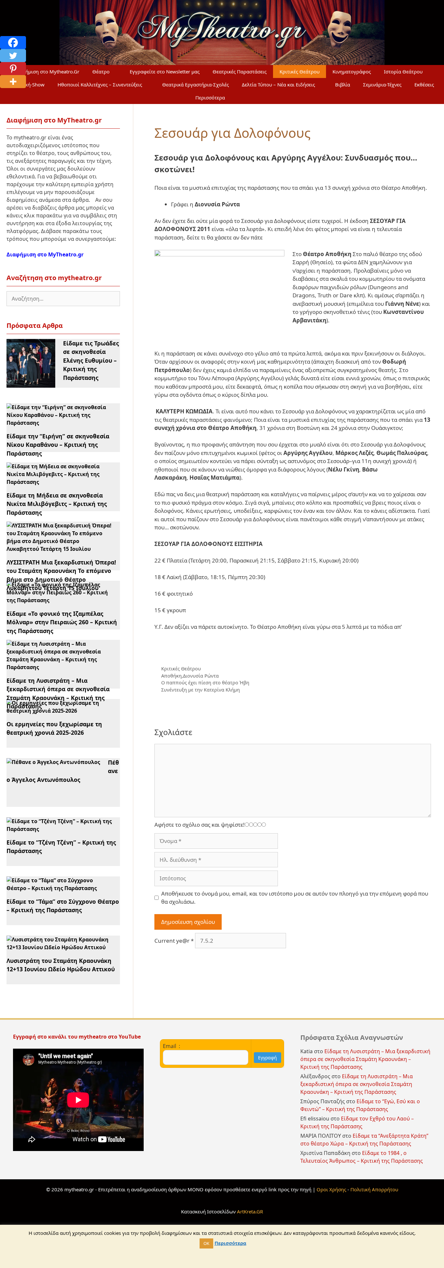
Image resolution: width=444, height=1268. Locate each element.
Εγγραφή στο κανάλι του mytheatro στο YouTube (77, 1036)
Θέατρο (101, 71)
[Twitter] (13, 55)
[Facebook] (13, 42)
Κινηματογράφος (352, 71)
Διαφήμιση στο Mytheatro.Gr (46, 71)
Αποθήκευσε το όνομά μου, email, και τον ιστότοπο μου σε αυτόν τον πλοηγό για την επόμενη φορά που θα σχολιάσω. (294, 898)
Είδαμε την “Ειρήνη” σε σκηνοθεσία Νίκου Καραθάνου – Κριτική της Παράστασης (58, 444)
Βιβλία (342, 84)
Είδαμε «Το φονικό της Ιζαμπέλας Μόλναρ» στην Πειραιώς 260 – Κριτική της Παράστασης (62, 622)
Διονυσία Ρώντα (201, 676)
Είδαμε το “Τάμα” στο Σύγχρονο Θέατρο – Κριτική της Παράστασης (63, 906)
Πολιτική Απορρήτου (374, 1189)
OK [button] (206, 1243)
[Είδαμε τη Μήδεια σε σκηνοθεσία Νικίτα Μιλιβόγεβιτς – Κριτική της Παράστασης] (59, 481)
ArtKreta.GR (250, 1211)
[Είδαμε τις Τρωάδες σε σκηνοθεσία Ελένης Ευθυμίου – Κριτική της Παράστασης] (31, 383)
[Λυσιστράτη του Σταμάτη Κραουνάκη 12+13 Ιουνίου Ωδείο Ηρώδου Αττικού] (59, 947)
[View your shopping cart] (247, 97)
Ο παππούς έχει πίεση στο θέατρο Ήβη (205, 682)
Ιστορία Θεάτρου (403, 71)
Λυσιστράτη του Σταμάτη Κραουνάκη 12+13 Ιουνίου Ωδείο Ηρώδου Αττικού (61, 965)
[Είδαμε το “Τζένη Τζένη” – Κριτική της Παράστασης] (59, 829)
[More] (13, 81)
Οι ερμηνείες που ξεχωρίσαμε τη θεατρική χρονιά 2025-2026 (54, 728)
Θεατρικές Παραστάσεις (240, 71)
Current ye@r (174, 940)
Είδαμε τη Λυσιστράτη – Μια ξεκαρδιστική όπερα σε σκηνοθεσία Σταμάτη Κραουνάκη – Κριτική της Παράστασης (365, 1059)
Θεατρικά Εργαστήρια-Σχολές (195, 84)
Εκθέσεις (424, 84)
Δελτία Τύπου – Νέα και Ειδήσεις (278, 84)
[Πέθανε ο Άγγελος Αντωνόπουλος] (53, 762)
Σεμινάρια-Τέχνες (382, 84)
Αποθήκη (171, 676)
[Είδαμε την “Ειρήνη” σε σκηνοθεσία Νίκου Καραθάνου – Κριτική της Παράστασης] (59, 422)
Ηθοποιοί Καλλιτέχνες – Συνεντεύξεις (100, 84)
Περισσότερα (210, 97)
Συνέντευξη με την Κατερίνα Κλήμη (200, 690)
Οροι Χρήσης (331, 1189)
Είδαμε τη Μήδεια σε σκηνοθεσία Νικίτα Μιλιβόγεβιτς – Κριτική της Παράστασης (57, 503)
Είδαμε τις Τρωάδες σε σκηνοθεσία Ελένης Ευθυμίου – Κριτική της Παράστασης (91, 360)
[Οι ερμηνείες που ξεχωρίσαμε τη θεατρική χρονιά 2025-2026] (59, 710)
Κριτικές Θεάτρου (300, 71)
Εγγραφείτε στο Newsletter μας (165, 71)
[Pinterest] (13, 68)
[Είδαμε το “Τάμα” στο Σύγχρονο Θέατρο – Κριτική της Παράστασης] (59, 888)
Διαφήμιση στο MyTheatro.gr (45, 254)
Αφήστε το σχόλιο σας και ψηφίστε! (199, 824)
